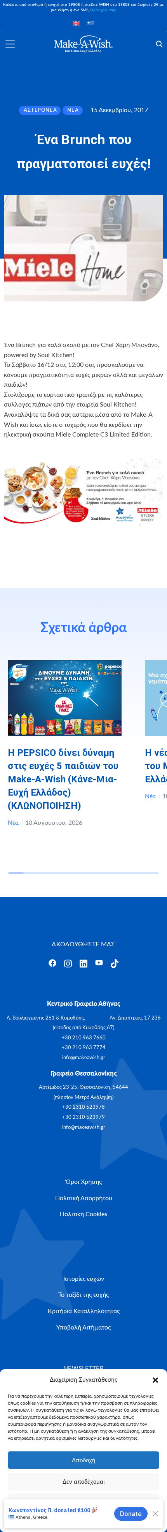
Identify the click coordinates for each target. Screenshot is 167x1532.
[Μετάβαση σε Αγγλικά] (76, 23)
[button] (155, 1380)
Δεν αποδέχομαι (83, 1481)
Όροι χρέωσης (103, 10)
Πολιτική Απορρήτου (102, 1520)
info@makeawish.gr (83, 1057)
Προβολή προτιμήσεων (83, 1503)
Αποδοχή (83, 1460)
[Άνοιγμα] (10, 44)
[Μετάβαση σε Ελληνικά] (91, 23)
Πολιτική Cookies (58, 1520)
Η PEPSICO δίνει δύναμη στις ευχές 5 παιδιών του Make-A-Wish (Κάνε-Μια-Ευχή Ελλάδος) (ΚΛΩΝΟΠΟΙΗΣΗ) (63, 779)
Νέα (13, 823)
